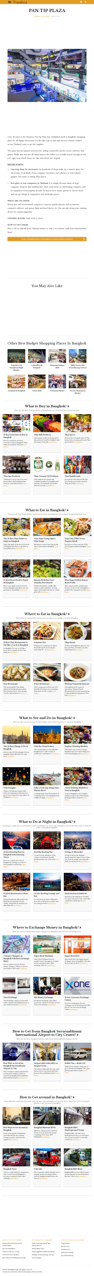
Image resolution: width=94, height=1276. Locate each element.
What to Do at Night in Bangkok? (46, 822)
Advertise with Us (17, 1272)
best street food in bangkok (12, 1240)
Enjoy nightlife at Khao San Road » (43, 1251)
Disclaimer (27, 1272)
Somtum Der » (66, 1249)
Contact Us (6, 1272)
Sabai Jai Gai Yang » (67, 1252)
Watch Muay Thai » (38, 1248)
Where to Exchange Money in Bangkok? (46, 927)
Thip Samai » (65, 1243)
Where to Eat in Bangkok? (45, 614)
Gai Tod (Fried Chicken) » (11, 1255)
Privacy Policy (37, 1272)
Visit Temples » (37, 1258)
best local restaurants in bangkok (72, 1240)
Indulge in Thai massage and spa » (43, 1255)
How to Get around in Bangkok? (46, 1097)
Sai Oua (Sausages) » (9, 1248)
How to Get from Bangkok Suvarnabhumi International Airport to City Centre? (47, 1033)
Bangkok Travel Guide (41, 16)
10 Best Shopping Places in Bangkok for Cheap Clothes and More (47, 239)
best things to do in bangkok (42, 1240)
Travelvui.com (13, 1269)
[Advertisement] (47, 33)
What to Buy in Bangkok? (46, 406)
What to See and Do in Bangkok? (45, 718)
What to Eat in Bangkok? (46, 510)
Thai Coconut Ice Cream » (11, 1251)
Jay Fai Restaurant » (67, 1255)
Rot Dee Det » (65, 1246)
